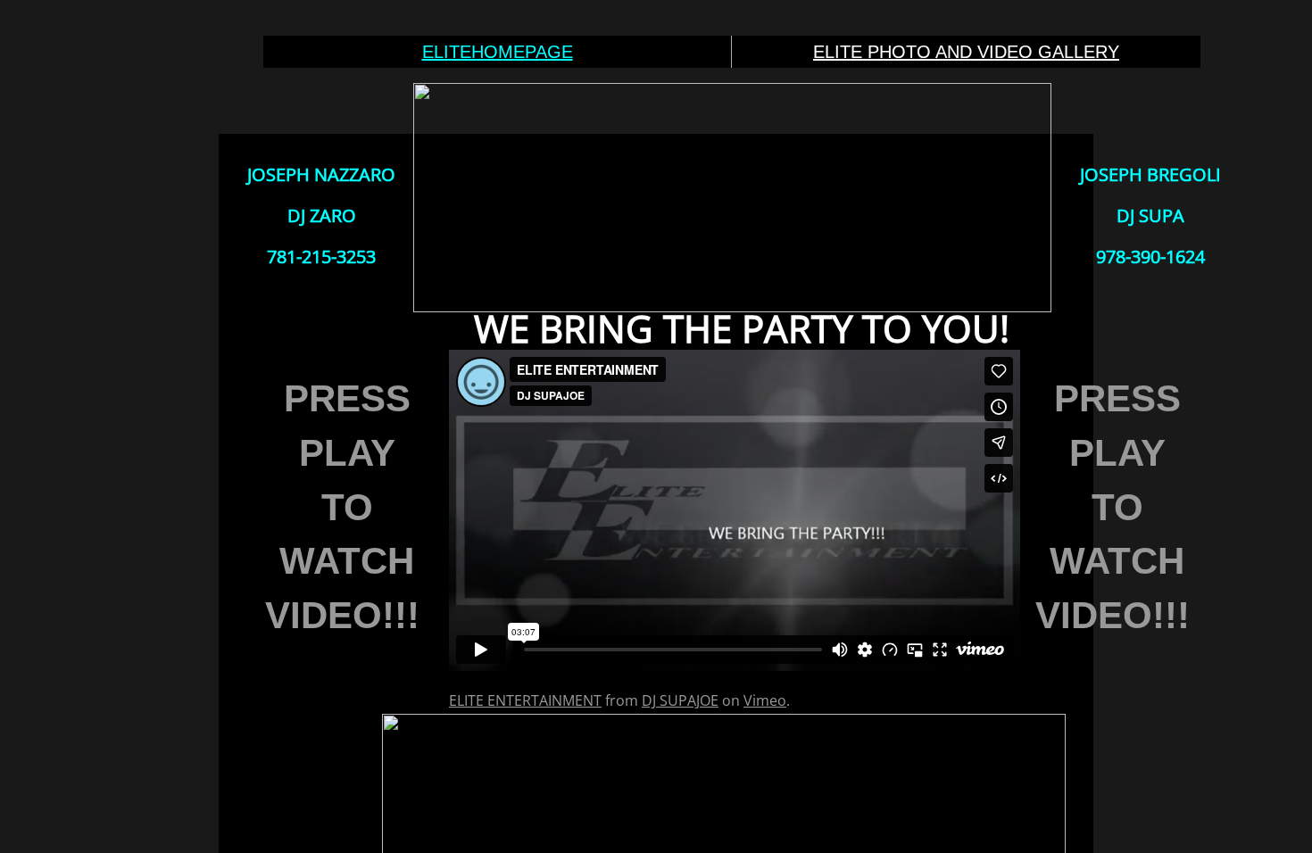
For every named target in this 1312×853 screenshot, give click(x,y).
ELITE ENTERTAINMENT (525, 700)
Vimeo (764, 700)
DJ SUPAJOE (680, 700)
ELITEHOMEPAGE (497, 52)
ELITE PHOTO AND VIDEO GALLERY (966, 52)
